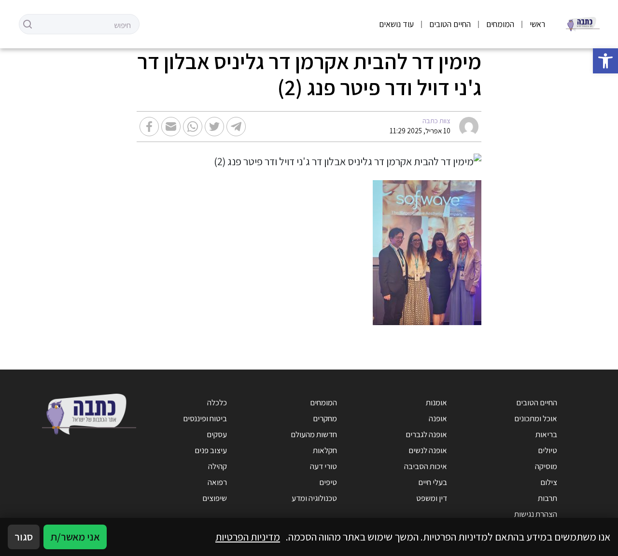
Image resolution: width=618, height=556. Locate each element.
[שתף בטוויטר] (214, 126)
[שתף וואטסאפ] (192, 126)
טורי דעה (323, 466)
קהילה (217, 466)
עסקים (217, 434)
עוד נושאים (396, 23)
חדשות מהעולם (314, 434)
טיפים (328, 482)
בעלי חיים (432, 482)
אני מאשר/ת (75, 536)
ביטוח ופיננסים (205, 418)
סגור (23, 536)
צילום (548, 482)
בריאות (546, 434)
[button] (605, 60)
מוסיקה (546, 466)
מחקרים (325, 418)
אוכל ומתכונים (535, 418)
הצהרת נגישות (535, 514)
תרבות (547, 498)
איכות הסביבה (425, 466)
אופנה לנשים (427, 450)
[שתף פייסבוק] (149, 126)
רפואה (217, 482)
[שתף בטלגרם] (236, 126)
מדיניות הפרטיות (247, 536)
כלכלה (217, 402)
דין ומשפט (431, 498)
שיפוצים (214, 498)
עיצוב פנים (211, 450)
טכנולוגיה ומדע (314, 498)
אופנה (438, 418)
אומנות (436, 402)
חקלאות (325, 450)
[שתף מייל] (171, 126)
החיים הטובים (450, 23)
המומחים (500, 23)
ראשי (537, 23)
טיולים (547, 450)
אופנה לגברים (426, 434)
